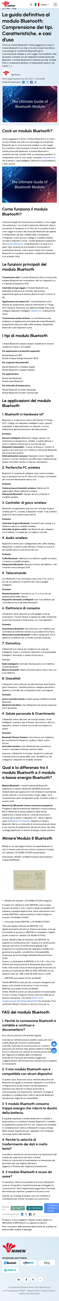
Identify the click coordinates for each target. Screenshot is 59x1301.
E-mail (54, 1051)
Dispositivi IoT (49, 157)
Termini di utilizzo (48, 1291)
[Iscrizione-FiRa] (47, 1263)
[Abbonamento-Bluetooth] (10, 1263)
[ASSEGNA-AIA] (10, 1270)
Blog (14, 8)
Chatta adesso (54, 1044)
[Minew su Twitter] (33, 1279)
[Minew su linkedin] (18, 1279)
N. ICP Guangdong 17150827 (14, 1291)
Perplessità (36, 1208)
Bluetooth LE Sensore (20, 821)
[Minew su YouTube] (40, 1279)
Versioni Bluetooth (14, 244)
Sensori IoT (36, 311)
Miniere (17, 74)
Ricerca (31, 5)
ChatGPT (19, 1208)
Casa (7, 8)
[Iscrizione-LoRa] (28, 1263)
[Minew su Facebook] (25, 1279)
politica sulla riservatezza (29, 1293)
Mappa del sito (33, 1291)
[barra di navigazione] (54, 4)
